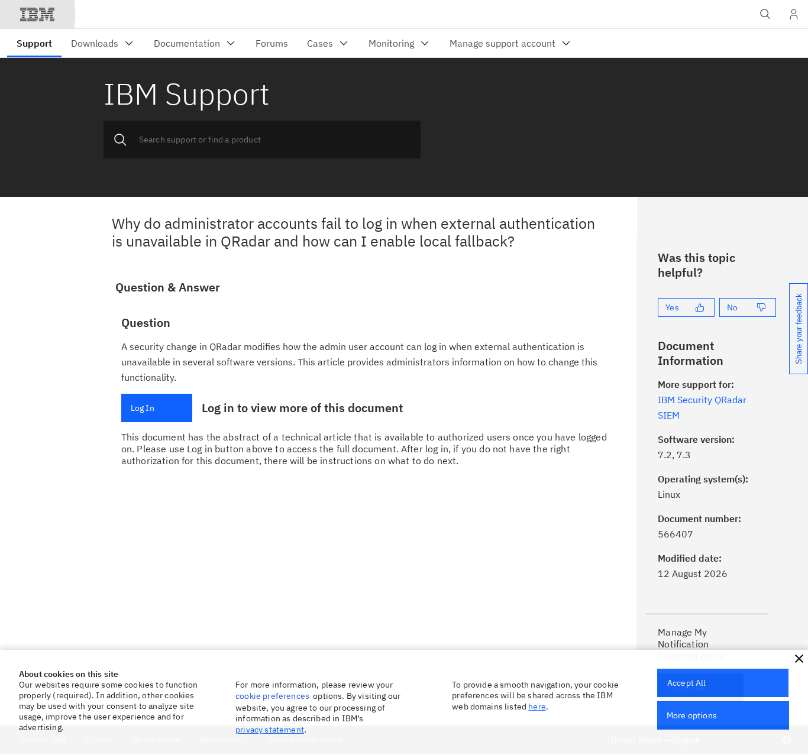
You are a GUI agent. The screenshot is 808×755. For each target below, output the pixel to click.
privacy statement (269, 729)
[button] (799, 658)
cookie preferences (272, 696)
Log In (142, 408)
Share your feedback (798, 328)
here (537, 706)
